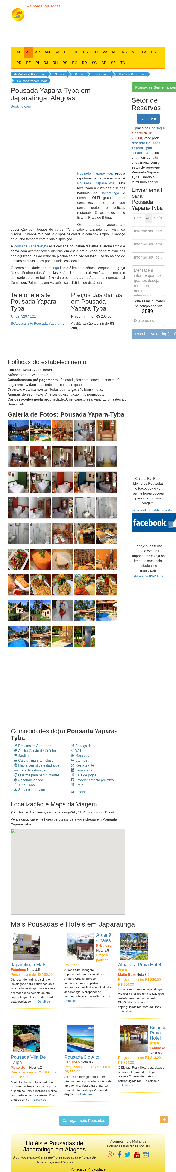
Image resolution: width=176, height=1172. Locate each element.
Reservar (148, 119)
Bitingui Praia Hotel (157, 1033)
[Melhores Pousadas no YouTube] (137, 1155)
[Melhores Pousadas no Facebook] (120, 1155)
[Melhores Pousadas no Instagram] (146, 1155)
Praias (79, 74)
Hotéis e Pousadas (131, 74)
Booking (155, 128)
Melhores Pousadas (31, 74)
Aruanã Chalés (103, 937)
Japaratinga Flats (28, 964)
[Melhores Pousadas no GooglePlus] (111, 1155)
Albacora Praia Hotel (139, 964)
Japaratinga (101, 74)
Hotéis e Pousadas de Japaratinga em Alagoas (54, 1146)
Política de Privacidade (88, 1169)
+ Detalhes (42, 1001)
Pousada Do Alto (81, 1057)
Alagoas (59, 74)
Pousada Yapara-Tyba (32, 80)
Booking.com (21, 106)
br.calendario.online (148, 575)
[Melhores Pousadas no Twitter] (127, 1155)
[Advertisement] (92, 32)
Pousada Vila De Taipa (28, 1059)
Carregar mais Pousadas (83, 1120)
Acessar (41, 323)
